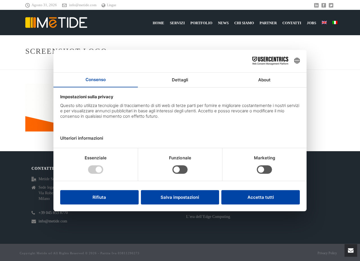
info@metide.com (82, 5)
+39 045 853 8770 (53, 213)
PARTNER (268, 23)
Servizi (177, 23)
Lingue (111, 5)
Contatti (291, 23)
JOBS (311, 23)
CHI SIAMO (244, 23)
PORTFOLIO (201, 23)
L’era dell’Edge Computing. (208, 217)
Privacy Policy (327, 253)
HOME (158, 23)
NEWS (223, 23)
